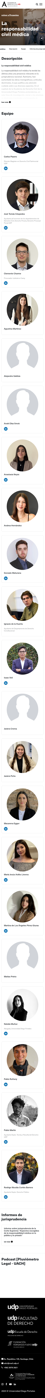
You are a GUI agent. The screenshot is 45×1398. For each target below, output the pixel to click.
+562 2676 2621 (11, 1367)
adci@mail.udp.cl (11, 1363)
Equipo (23, 49)
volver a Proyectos (10, 15)
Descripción (13, 49)
